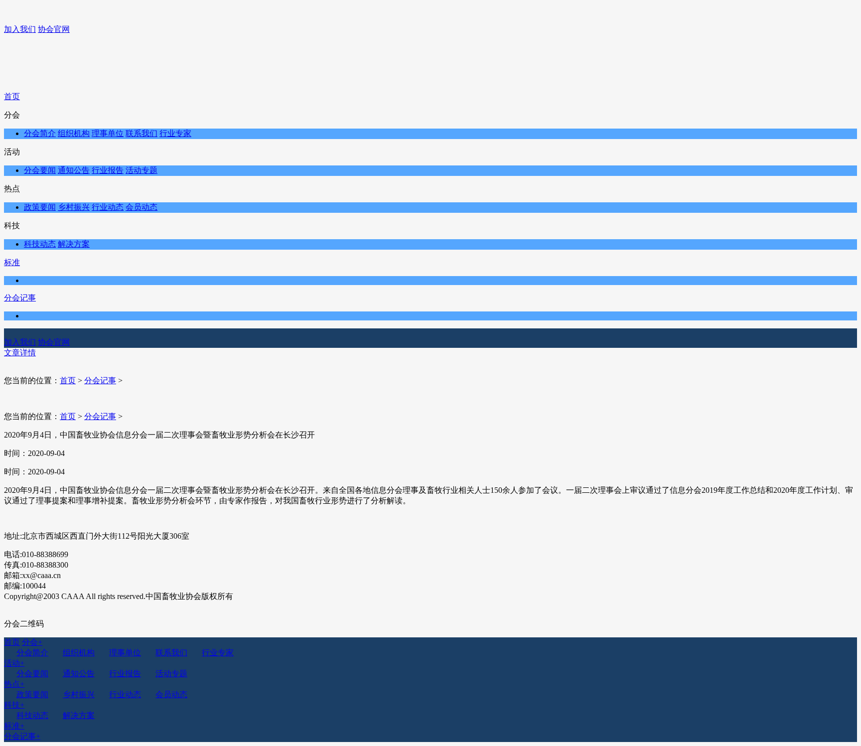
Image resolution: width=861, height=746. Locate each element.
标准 (12, 262)
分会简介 (40, 133)
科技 (14, 705)
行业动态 (108, 207)
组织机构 (74, 133)
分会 (32, 642)
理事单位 (108, 133)
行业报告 (108, 170)
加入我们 (20, 29)
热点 (14, 684)
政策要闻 (40, 207)
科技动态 (40, 244)
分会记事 (20, 298)
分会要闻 (40, 170)
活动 (14, 663)
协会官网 (54, 29)
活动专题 (141, 170)
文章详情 (20, 352)
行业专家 (175, 133)
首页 (12, 96)
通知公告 (74, 170)
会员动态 (141, 207)
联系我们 (141, 133)
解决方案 (74, 244)
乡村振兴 (74, 207)
